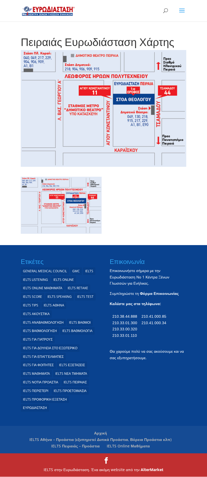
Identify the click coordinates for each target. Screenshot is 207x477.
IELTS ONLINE (63, 279)
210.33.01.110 (124, 335)
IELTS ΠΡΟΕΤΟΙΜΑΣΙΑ (70, 390)
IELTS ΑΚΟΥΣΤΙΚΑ (36, 314)
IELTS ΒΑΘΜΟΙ (80, 322)
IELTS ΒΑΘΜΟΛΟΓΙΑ (77, 330)
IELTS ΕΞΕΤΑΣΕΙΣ (72, 365)
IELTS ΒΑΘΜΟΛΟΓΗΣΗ (40, 330)
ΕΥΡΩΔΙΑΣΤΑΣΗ (35, 407)
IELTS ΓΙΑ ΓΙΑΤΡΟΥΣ (38, 339)
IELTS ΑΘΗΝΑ (54, 305)
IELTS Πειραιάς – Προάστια (75, 445)
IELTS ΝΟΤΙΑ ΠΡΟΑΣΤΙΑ (40, 382)
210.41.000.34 (154, 323)
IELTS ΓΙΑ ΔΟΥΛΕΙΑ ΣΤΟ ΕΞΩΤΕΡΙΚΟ (50, 348)
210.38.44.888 (124, 316)
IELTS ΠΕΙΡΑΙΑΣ (75, 382)
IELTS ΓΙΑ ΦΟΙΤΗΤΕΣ (38, 365)
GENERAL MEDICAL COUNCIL (45, 271)
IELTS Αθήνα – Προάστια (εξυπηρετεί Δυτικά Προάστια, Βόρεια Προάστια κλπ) (100, 439)
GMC (76, 271)
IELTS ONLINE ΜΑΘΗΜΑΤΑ (42, 288)
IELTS (89, 271)
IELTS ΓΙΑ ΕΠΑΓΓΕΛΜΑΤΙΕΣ (43, 356)
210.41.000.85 (154, 316)
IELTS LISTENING (35, 279)
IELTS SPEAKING (59, 296)
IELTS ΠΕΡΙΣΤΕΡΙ (35, 390)
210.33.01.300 (124, 323)
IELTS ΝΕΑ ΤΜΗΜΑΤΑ (71, 373)
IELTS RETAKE (78, 288)
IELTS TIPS (30, 305)
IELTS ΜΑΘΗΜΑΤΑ (36, 373)
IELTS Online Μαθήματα (128, 445)
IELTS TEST (85, 296)
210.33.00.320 (124, 329)
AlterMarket (152, 469)
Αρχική (100, 433)
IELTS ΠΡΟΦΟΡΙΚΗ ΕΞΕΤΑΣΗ (45, 399)
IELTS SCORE (32, 296)
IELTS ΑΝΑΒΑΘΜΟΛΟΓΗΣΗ (43, 322)
